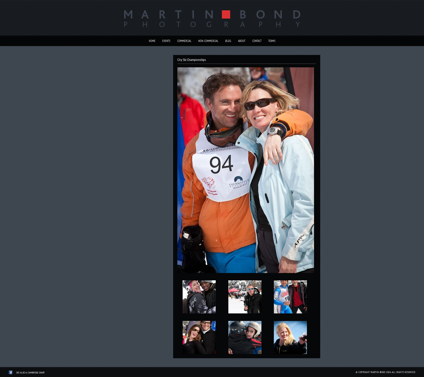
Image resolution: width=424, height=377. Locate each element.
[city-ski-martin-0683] (199, 338)
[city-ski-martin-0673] (290, 297)
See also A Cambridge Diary (30, 372)
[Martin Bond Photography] (10, 373)
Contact (256, 41)
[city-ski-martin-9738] (245, 338)
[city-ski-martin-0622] (245, 297)
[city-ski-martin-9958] (290, 338)
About (241, 41)
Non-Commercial (208, 41)
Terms (271, 41)
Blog (228, 41)
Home (152, 41)
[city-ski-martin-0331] (199, 297)
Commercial (184, 41)
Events (166, 41)
